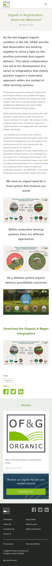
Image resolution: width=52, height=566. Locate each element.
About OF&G (30, 520)
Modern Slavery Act (33, 529)
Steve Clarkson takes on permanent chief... (23, 461)
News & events (31, 524)
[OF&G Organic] (6, 4)
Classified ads (26, 491)
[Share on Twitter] (13, 391)
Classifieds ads (8, 529)
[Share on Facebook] (6, 391)
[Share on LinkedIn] (20, 391)
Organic (8, 380)
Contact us (7, 534)
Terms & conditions (33, 544)
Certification (7, 520)
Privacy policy (8, 544)
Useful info (7, 524)
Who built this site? (10, 560)
